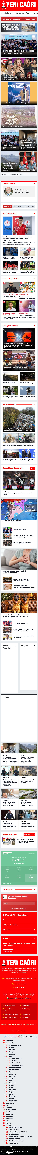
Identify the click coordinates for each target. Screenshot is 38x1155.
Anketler (9, 1118)
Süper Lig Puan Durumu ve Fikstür (20, 1136)
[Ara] (3, 9)
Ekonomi (25, 646)
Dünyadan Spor (17, 1065)
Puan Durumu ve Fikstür (11, 1014)
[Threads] (27, 994)
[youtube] (18, 1036)
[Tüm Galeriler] (34, 326)
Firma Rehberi (11, 1109)
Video (8, 1105)
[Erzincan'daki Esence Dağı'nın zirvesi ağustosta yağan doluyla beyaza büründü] (28, 748)
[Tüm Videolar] (34, 404)
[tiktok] (26, 1036)
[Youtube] (20, 994)
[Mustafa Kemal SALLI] (8, 191)
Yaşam (24, 1026)
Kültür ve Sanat (16, 1026)
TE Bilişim (23, 1031)
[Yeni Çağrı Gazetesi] (18, 4)
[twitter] (9, 1036)
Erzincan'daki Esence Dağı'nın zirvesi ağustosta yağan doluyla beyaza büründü (27, 760)
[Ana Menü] (5, 9)
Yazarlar (9, 1107)
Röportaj (12, 1074)
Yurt (10, 1081)
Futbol (14, 1060)
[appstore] (10, 998)
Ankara (23, 778)
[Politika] (34, 697)
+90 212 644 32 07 (20, 984)
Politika (17, 206)
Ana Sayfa (9, 1040)
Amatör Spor (17, 1058)
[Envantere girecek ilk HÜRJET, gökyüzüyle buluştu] (28, 771)
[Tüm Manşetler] (34, 213)
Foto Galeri (10, 1103)
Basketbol (16, 1063)
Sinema (11, 1098)
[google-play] (19, 998)
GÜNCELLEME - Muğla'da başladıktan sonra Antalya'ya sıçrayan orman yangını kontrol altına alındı (10, 760)
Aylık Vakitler (7, 883)
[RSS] (33, 994)
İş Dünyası (12, 1083)
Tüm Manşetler (26, 1014)
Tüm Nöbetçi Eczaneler (19, 908)
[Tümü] (34, 279)
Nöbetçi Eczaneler (10, 1005)
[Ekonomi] (34, 646)
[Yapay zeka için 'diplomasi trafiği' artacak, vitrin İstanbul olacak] (28, 815)
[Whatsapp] (30, 994)
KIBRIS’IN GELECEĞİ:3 (21, 192)
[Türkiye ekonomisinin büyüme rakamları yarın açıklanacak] (10, 794)
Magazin (12, 1076)
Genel (5, 755)
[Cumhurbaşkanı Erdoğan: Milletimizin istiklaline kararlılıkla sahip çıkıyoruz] (10, 815)
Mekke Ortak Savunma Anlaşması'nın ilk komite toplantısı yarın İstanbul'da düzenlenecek (10, 782)
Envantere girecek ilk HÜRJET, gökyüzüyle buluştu (27, 781)
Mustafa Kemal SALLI (21, 190)
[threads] (31, 1036)
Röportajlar (20, 13)
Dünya (26, 206)
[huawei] (28, 998)
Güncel (11, 1085)
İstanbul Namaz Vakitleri (8, 1009)
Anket (28, 13)
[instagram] (14, 1036)
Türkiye (11, 1078)
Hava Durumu (26, 1005)
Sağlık (11, 1092)
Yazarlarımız (9, 183)
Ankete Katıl (8, 951)
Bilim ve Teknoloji (7, 647)
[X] (7, 994)
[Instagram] (14, 994)
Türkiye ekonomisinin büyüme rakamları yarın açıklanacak (9, 804)
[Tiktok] (23, 994)
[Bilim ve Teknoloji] (16, 647)
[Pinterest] (11, 994)
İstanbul (6, 778)
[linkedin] (35, 1036)
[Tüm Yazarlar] (34, 183)
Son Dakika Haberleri (10, 1017)
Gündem (7, 206)
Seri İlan (9, 1112)
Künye (8, 1121)
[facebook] (5, 1036)
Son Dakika (13, 1101)
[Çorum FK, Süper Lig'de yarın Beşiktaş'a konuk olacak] (19, 480)
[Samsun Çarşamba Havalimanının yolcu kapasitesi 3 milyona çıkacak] (28, 794)
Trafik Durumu (26, 1008)
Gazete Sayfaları (7, 13)
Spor (4, 491)
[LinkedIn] (17, 994)
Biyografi (12, 1089)
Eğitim (11, 1094)
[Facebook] (4, 994)
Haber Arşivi (25, 1017)
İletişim (8, 1123)
